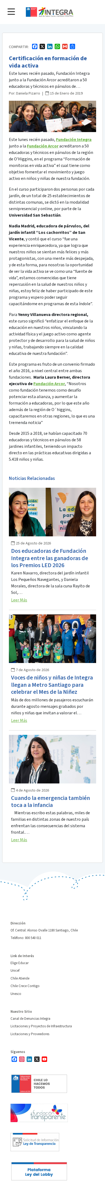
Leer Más (19, 600)
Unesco (15, 993)
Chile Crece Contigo (25, 986)
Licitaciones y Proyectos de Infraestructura (41, 1026)
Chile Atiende (19, 978)
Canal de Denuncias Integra (30, 1018)
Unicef (14, 970)
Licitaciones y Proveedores (29, 1034)
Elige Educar (19, 963)
